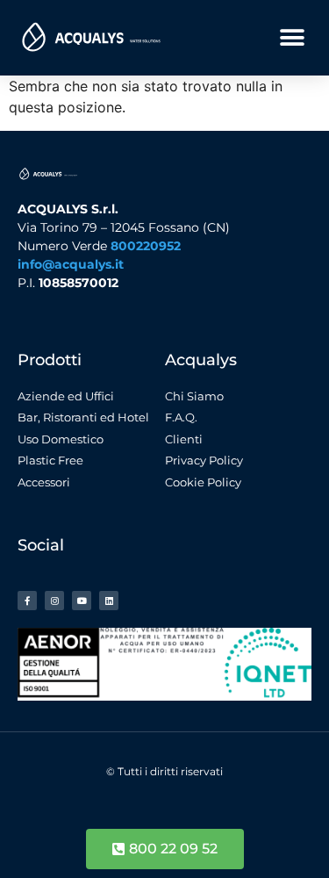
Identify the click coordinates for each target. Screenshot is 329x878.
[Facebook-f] (27, 600)
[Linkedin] (108, 600)
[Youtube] (81, 600)
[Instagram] (54, 600)
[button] (291, 37)
